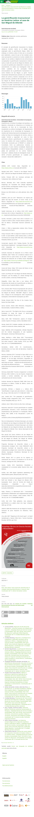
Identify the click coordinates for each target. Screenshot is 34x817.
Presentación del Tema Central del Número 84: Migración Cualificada (18, 698)
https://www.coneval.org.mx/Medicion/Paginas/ (16, 260)
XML (11, 573)
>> (13, 742)
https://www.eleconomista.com (24, 201)
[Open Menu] (1, 1)
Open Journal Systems (8, 765)
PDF (5, 573)
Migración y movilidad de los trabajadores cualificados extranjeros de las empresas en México (18, 639)
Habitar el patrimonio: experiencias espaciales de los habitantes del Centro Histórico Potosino (16, 674)
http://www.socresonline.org (24, 247)
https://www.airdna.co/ (8, 168)
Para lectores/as (6, 781)
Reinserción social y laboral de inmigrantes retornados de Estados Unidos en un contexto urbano (18, 733)
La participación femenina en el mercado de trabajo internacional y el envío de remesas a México (18, 650)
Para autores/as (6, 783)
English (4, 756)
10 (10, 742)
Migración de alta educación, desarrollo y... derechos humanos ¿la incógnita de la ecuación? (18, 628)
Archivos (8, 5)
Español (4, 758)
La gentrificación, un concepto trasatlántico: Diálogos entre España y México (18, 688)
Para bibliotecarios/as (7, 785)
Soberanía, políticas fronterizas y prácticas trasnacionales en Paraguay (18, 709)
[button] (5, 612)
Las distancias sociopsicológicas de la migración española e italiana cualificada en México (17, 722)
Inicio (3, 5)
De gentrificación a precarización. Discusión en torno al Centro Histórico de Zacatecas (18, 663)
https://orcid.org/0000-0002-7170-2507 (10, 31)
